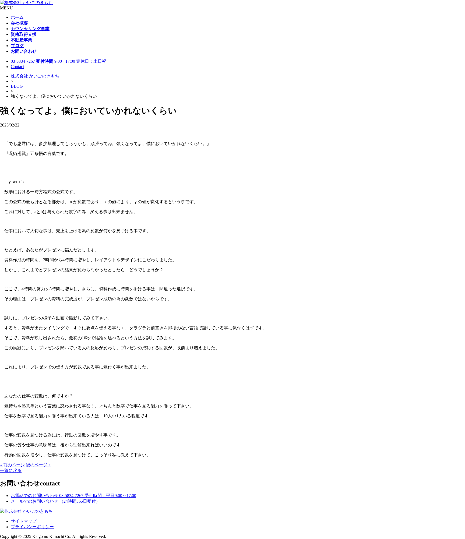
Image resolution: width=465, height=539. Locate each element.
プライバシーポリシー (32, 526)
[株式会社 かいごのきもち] (26, 2)
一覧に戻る (11, 470)
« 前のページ (12, 465)
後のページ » (38, 465)
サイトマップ (24, 521)
